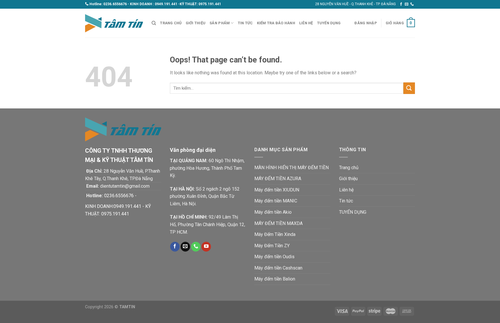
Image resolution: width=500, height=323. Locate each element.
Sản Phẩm (219, 23)
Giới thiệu (196, 23)
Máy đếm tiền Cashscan (278, 268)
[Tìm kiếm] (154, 23)
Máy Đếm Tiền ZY (272, 245)
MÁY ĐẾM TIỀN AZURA (277, 178)
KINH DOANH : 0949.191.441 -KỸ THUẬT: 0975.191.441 (175, 4)
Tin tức (245, 23)
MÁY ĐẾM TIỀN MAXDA (278, 223)
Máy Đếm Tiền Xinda (274, 234)
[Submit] (409, 88)
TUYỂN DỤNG (329, 23)
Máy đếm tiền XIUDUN (276, 190)
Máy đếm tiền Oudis (274, 256)
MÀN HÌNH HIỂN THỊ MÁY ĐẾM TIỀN (291, 167)
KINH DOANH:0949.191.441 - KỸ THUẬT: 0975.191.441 (118, 210)
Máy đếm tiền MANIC (275, 201)
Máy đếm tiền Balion (274, 279)
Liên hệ (306, 23)
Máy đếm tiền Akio (273, 212)
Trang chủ (170, 23)
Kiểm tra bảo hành (276, 23)
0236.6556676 (115, 4)
